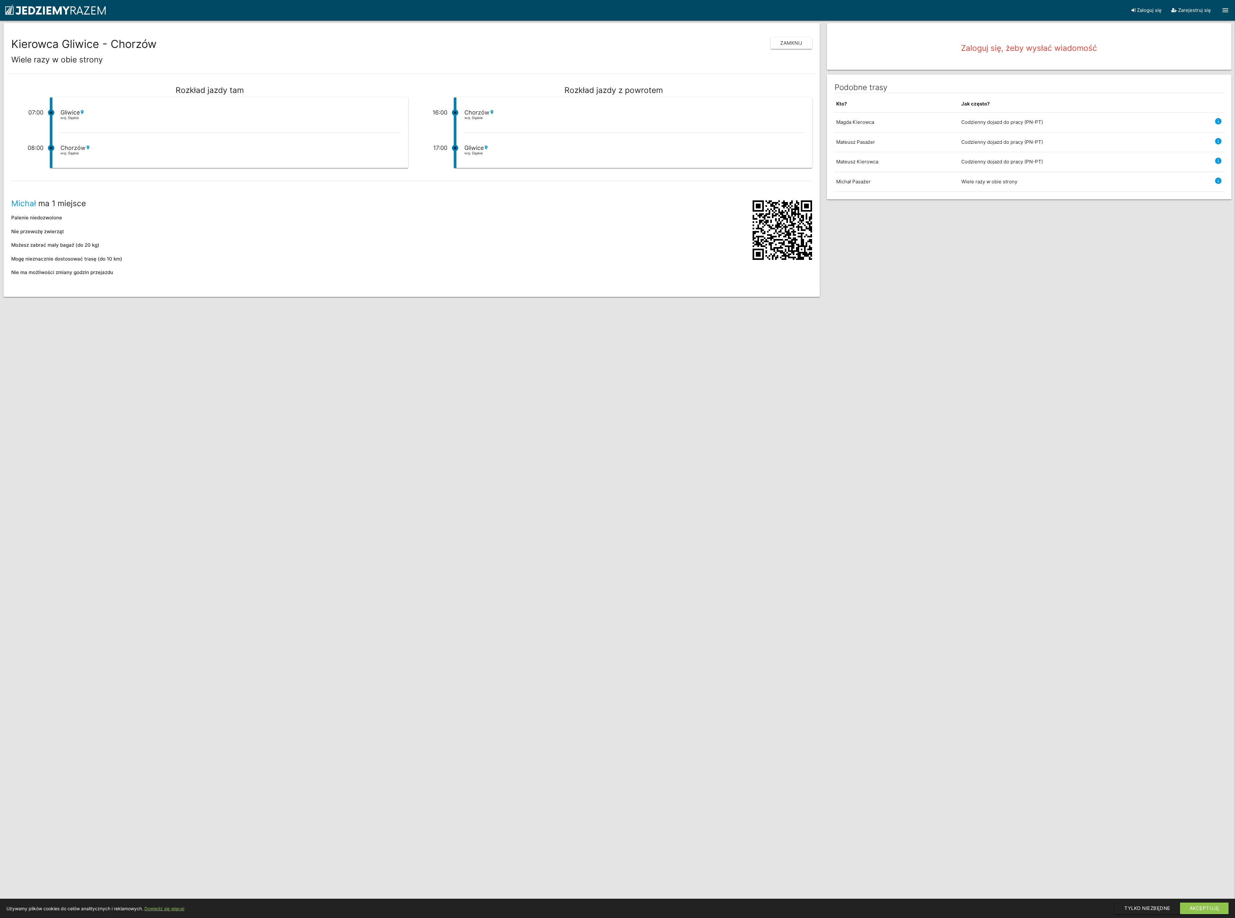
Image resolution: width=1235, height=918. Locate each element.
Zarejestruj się (1194, 10)
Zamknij (791, 43)
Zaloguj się (1149, 10)
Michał (23, 203)
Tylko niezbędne (1147, 908)
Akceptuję (1204, 908)
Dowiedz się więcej (164, 908)
